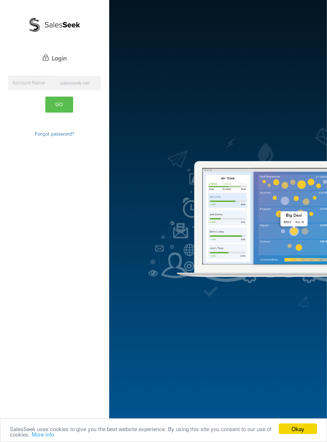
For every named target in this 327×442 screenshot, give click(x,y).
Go (59, 104)
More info (43, 434)
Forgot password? (54, 134)
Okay (298, 429)
